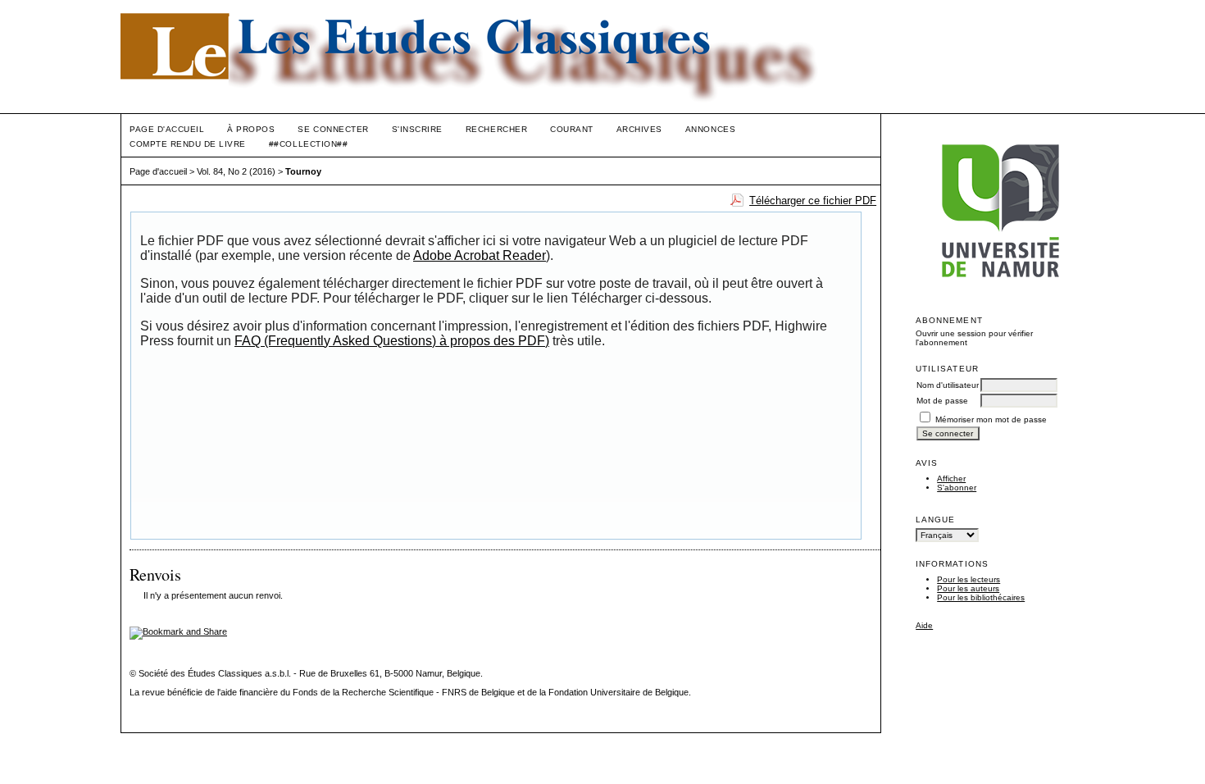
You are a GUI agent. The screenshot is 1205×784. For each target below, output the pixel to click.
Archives (639, 129)
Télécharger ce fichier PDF (812, 200)
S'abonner (956, 487)
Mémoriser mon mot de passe (991, 419)
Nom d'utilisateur (947, 385)
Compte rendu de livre (188, 143)
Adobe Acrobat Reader (479, 255)
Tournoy (303, 171)
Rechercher (496, 129)
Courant (571, 129)
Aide (924, 625)
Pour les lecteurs (968, 579)
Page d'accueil (167, 129)
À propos (251, 129)
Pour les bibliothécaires (981, 597)
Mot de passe (942, 400)
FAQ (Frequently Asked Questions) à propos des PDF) (391, 341)
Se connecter (333, 129)
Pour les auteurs (968, 588)
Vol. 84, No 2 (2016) (236, 171)
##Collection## (308, 143)
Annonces (710, 129)
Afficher (951, 478)
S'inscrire (417, 129)
